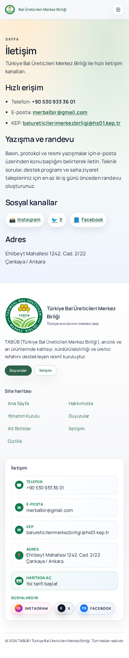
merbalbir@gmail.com (60, 112)
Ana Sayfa (18, 403)
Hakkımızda (81, 403)
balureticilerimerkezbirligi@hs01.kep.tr (72, 122)
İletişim (45, 370)
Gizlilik (15, 441)
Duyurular (18, 370)
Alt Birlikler (19, 428)
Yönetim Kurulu (24, 416)
